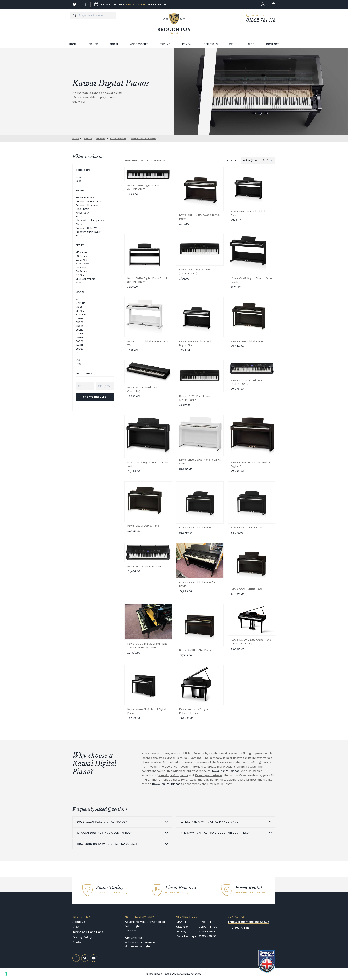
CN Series (81, 267)
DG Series (81, 275)
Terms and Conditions (87, 932)
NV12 (78, 363)
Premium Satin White (88, 227)
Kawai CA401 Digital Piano (195, 527)
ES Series (81, 256)
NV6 (78, 360)
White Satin (83, 212)
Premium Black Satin (88, 201)
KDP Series (82, 263)
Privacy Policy (82, 937)
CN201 (79, 322)
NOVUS (80, 282)
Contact (272, 44)
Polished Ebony (85, 197)
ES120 (79, 318)
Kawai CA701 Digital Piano (247, 588)
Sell (232, 44)
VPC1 (78, 299)
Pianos (93, 44)
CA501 (79, 344)
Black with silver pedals (90, 220)
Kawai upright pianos (173, 775)
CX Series (81, 259)
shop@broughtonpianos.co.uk (248, 921)
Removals (211, 44)
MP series (81, 252)
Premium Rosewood (88, 205)
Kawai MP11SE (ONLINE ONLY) (145, 566)
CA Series (81, 271)
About (114, 44)
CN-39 (79, 306)
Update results (95, 397)
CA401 (79, 333)
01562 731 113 (261, 20)
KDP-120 (81, 314)
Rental (187, 44)
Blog (250, 44)
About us (78, 921)
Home (73, 44)
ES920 (80, 348)
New (78, 177)
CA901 (79, 341)
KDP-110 (80, 303)
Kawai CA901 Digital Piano (195, 650)
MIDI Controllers (85, 278)
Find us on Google (137, 946)
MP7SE (80, 310)
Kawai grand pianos (208, 775)
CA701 (79, 337)
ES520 (79, 329)
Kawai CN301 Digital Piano (143, 525)
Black (79, 216)
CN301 (79, 325)
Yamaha (195, 758)
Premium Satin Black (88, 231)
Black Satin (82, 208)
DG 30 (79, 352)
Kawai (152, 753)
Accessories (139, 44)
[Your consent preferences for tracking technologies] (6, 973)
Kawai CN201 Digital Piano (247, 341)
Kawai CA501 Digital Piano (247, 527)
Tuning (165, 44)
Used (79, 180)
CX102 (79, 356)
